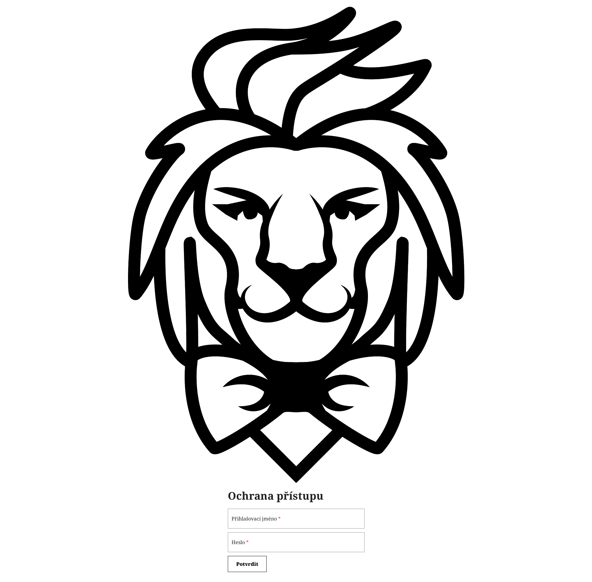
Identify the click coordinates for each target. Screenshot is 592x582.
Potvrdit (247, 564)
